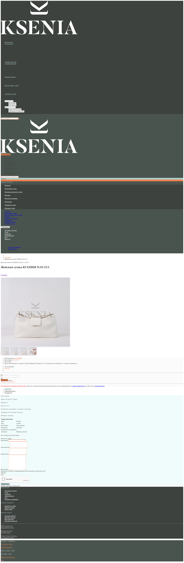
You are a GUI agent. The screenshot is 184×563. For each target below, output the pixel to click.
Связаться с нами (10, 506)
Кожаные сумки (10, 165)
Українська (20, 111)
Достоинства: (5, 447)
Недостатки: (5, 454)
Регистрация (9, 42)
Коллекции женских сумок (13, 192)
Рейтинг (3, 473)
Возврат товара (10, 507)
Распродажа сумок (11, 189)
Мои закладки (9, 519)
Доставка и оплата (11, 230)
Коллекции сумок (10, 163)
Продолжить (5, 484)
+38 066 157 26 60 (10, 62)
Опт (6, 237)
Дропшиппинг (9, 235)
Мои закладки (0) (14, 79)
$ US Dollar (12, 103)
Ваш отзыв (4, 469)
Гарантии (8, 234)
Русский (18, 109)
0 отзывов (4, 275)
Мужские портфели (11, 168)
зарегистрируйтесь (78, 386)
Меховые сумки (10, 173)
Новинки (8, 159)
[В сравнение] (11, 380)
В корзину (4, 380)
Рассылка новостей (11, 521)
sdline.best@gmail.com (8, 557)
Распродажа (8, 161)
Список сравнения (14, 80)
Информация (5, 227)
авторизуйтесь (99, 386)
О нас (6, 232)
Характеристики (10, 391)
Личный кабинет (10, 516)
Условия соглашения (11, 499)
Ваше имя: (4, 440)
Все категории (9, 158)
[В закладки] (9, 380)
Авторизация (9, 44)
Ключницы (8, 170)
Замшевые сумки (10, 171)
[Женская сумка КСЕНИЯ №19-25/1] (35, 346)
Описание (8, 389)
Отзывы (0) (8, 393)
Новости (7, 239)
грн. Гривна (12, 105)
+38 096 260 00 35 (10, 64)
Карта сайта (8, 509)
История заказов (10, 517)
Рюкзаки (7, 166)
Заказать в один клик (8, 382)
